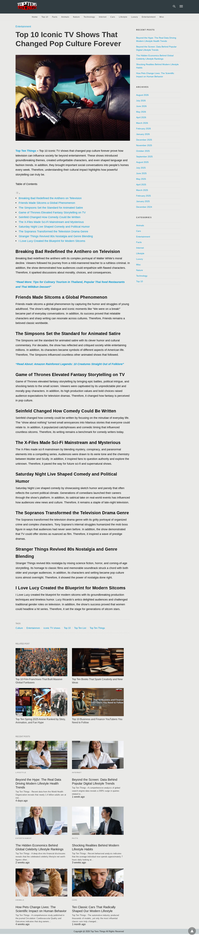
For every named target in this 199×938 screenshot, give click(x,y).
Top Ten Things (26, 150)
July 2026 (141, 100)
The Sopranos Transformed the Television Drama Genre (53, 231)
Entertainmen (33, 628)
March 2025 (142, 190)
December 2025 (144, 140)
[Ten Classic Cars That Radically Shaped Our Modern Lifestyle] (98, 883)
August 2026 (142, 95)
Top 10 (45, 17)
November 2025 (144, 145)
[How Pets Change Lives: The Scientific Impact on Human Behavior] (41, 883)
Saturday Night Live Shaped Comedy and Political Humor (54, 226)
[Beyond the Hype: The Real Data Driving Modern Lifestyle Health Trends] (41, 755)
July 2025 (141, 167)
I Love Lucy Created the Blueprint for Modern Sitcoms (52, 241)
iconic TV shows (52, 628)
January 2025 (143, 201)
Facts (54, 17)
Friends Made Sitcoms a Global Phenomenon (47, 202)
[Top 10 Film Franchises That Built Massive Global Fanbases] (41, 662)
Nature (76, 17)
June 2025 (141, 173)
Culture (19, 628)
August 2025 (142, 162)
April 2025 (141, 184)
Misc (162, 17)
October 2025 (143, 151)
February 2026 (143, 128)
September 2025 (144, 156)
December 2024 (144, 207)
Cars (112, 17)
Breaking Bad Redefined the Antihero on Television (50, 198)
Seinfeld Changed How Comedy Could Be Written (49, 217)
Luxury (134, 17)
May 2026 (141, 112)
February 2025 (143, 195)
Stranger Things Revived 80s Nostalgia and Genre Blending (56, 236)
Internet (102, 17)
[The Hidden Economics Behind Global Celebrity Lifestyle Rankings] (41, 821)
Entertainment (149, 17)
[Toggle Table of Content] (18, 193)
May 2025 (141, 179)
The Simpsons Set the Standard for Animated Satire (51, 207)
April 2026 (141, 117)
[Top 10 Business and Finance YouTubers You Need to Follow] (98, 702)
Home (35, 17)
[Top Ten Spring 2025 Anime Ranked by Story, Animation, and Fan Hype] (41, 702)
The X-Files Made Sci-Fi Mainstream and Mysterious (51, 222)
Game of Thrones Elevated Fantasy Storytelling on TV (52, 212)
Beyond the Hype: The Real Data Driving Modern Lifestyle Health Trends (38, 783)
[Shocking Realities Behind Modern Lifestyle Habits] (98, 821)
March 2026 (142, 123)
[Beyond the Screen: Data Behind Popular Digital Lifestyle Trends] (98, 755)
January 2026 (143, 134)
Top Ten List (80, 628)
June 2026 (141, 106)
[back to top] (192, 931)
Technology (89, 17)
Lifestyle (123, 17)
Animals (65, 17)
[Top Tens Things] (27, 6)
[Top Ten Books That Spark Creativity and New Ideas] (98, 662)
